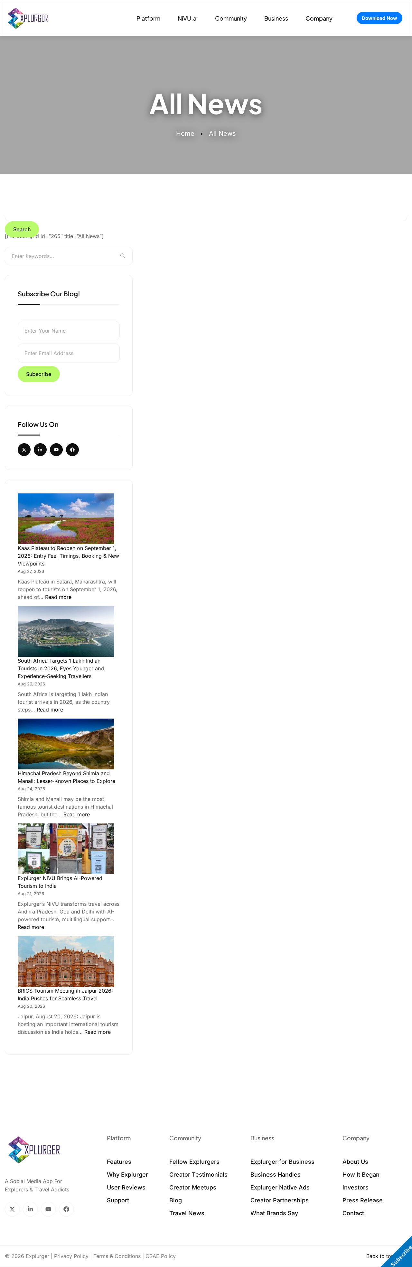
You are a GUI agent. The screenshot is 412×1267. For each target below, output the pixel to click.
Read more (58, 596)
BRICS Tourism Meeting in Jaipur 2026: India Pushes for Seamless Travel (65, 994)
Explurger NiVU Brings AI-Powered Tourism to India (60, 882)
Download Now (379, 18)
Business (276, 18)
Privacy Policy (71, 1256)
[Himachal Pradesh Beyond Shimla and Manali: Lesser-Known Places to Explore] (66, 744)
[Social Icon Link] (24, 449)
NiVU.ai (188, 18)
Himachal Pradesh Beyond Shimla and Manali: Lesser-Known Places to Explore (66, 777)
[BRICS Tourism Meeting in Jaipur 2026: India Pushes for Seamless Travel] (66, 961)
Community (231, 18)
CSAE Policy (160, 1256)
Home (185, 133)
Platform (148, 18)
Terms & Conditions (117, 1256)
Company (318, 18)
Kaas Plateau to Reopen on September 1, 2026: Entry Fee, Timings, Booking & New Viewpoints (68, 556)
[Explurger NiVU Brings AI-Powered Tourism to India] (66, 848)
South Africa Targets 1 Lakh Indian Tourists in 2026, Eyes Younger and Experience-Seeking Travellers (61, 668)
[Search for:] (69, 256)
